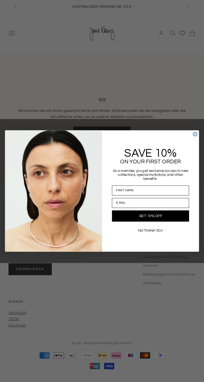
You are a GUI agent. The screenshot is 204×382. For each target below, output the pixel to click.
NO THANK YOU (150, 230)
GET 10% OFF (150, 216)
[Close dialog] (195, 134)
